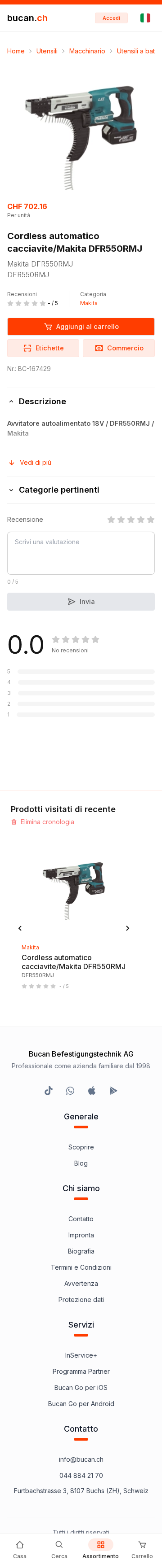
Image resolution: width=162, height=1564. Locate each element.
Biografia (81, 1251)
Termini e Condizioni (81, 1267)
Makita (89, 303)
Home (16, 51)
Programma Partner (81, 1371)
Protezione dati (81, 1299)
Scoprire (81, 1147)
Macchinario (87, 51)
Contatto (81, 1219)
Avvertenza (81, 1283)
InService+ (81, 1355)
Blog (81, 1163)
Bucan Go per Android (81, 1403)
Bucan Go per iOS (81, 1387)
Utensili (47, 51)
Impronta (81, 1235)
